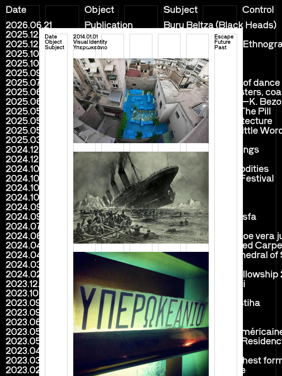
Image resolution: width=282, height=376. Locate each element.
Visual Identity (90, 41)
